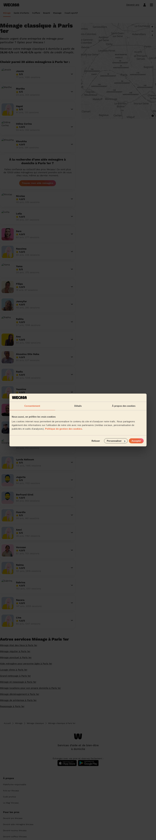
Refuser (96, 441)
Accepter (136, 441)
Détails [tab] (78, 405)
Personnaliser (114, 441)
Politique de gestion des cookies (63, 428)
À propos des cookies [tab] (123, 405)
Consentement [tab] (32, 405)
